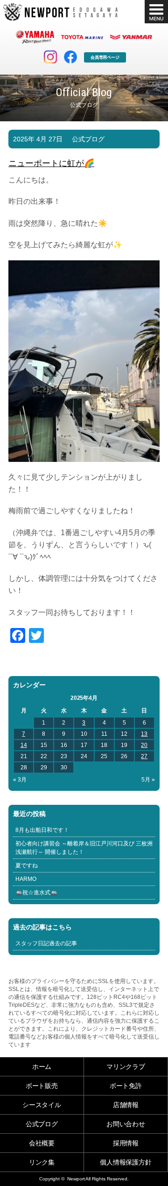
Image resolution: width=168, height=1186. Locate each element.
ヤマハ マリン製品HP (35, 36)
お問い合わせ (126, 1124)
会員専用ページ (105, 57)
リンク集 (42, 1162)
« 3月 (20, 779)
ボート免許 (126, 1085)
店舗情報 (126, 1105)
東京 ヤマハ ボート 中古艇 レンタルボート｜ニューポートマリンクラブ (60, 11)
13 (144, 734)
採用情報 (126, 1143)
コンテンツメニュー (156, 11)
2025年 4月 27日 (38, 139)
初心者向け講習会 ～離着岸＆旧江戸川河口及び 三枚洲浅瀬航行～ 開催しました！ (84, 847)
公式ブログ (88, 139)
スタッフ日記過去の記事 (46, 943)
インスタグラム (50, 56)
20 (144, 745)
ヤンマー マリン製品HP (131, 36)
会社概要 (42, 1143)
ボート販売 (42, 1085)
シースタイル (42, 1105)
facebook (70, 56)
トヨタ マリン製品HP (82, 36)
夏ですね (26, 865)
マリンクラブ (126, 1066)
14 (24, 745)
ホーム (42, 1066)
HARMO (25, 879)
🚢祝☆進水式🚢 (36, 892)
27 (144, 756)
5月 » (148, 779)
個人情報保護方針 (126, 1162)
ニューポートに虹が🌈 (51, 163)
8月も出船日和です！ (42, 830)
